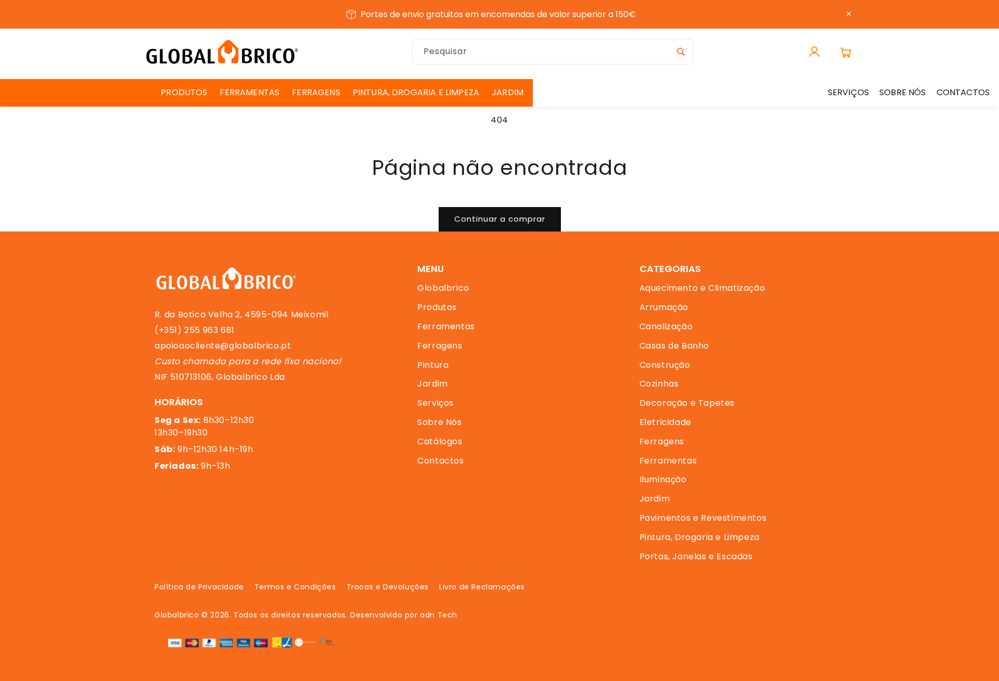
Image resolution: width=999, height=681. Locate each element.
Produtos (437, 307)
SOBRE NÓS (902, 92)
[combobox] (552, 51)
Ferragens (439, 346)
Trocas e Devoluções (388, 587)
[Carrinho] (845, 52)
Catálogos (439, 441)
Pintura (433, 365)
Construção (664, 365)
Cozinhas (659, 384)
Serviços (435, 403)
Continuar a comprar (499, 218)
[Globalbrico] (222, 52)
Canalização (666, 326)
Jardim (432, 384)
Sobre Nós (439, 422)
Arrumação (663, 307)
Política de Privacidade (199, 587)
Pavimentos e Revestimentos (703, 518)
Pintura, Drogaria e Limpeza (699, 537)
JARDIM (507, 92)
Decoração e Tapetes (687, 403)
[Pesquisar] (680, 51)
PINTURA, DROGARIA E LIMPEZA (416, 92)
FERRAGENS (316, 92)
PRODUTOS (184, 92)
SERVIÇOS (848, 92)
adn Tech (438, 615)
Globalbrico (443, 288)
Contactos (440, 461)
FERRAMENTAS (249, 92)
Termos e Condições (295, 587)
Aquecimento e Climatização (702, 288)
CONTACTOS (963, 92)
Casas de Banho (674, 346)
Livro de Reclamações (482, 587)
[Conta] (814, 52)
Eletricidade (665, 422)
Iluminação (663, 479)
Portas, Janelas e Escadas (696, 556)
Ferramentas (446, 326)
